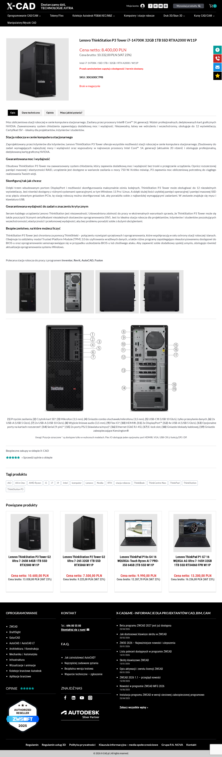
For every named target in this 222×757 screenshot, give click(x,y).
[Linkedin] (155, 6)
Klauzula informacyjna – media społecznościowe (128, 744)
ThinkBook (139, 482)
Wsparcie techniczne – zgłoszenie (84, 674)
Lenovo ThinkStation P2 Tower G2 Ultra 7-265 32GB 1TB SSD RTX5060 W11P (84, 561)
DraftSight (15, 632)
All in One (20, 482)
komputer (77, 482)
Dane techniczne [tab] (31, 112)
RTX (110, 482)
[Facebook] (150, 6)
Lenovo (89, 482)
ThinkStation (190, 482)
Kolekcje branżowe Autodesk (25, 671)
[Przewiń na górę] (215, 744)
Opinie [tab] (50, 112)
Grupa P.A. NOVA (172, 744)
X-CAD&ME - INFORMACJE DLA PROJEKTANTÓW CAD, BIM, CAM (163, 613)
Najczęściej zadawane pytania (81, 663)
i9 (58, 482)
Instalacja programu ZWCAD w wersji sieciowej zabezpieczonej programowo (162, 694)
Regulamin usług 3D (54, 744)
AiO (9, 482)
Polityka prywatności (82, 744)
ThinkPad (175, 482)
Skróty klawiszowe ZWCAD (134, 660)
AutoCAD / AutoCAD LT (22, 643)
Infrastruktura (17, 659)
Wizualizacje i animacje (22, 665)
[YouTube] (160, 6)
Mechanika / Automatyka (23, 654)
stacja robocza (123, 482)
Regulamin (32, 744)
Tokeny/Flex (56, 15)
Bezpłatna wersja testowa (79, 668)
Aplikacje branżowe (20, 676)
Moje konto (132, 5)
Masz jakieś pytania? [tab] (71, 112)
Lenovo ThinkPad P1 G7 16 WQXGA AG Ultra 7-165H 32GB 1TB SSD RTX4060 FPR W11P (192, 561)
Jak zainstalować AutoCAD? (80, 657)
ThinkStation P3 (15, 489)
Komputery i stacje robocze (139, 15)
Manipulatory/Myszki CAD (21, 22)
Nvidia (100, 482)
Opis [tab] (12, 112)
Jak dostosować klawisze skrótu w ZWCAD (143, 634)
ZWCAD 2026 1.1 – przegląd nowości (140, 677)
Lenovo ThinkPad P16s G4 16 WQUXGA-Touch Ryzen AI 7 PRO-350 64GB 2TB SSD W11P (138, 561)
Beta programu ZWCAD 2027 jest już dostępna (145, 625)
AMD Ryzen (35, 482)
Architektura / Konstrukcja (24, 648)
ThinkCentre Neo (157, 482)
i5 (46, 482)
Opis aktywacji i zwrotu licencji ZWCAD (141, 668)
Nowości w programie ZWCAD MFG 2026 (142, 686)
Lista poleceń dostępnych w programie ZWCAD (146, 651)
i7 (52, 482)
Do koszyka (29, 590)
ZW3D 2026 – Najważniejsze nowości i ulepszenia (147, 643)
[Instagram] (166, 6)
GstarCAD (14, 637)
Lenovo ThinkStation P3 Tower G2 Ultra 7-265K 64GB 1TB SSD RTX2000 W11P (29, 561)
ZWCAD (13, 626)
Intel (65, 482)
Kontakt (191, 744)
